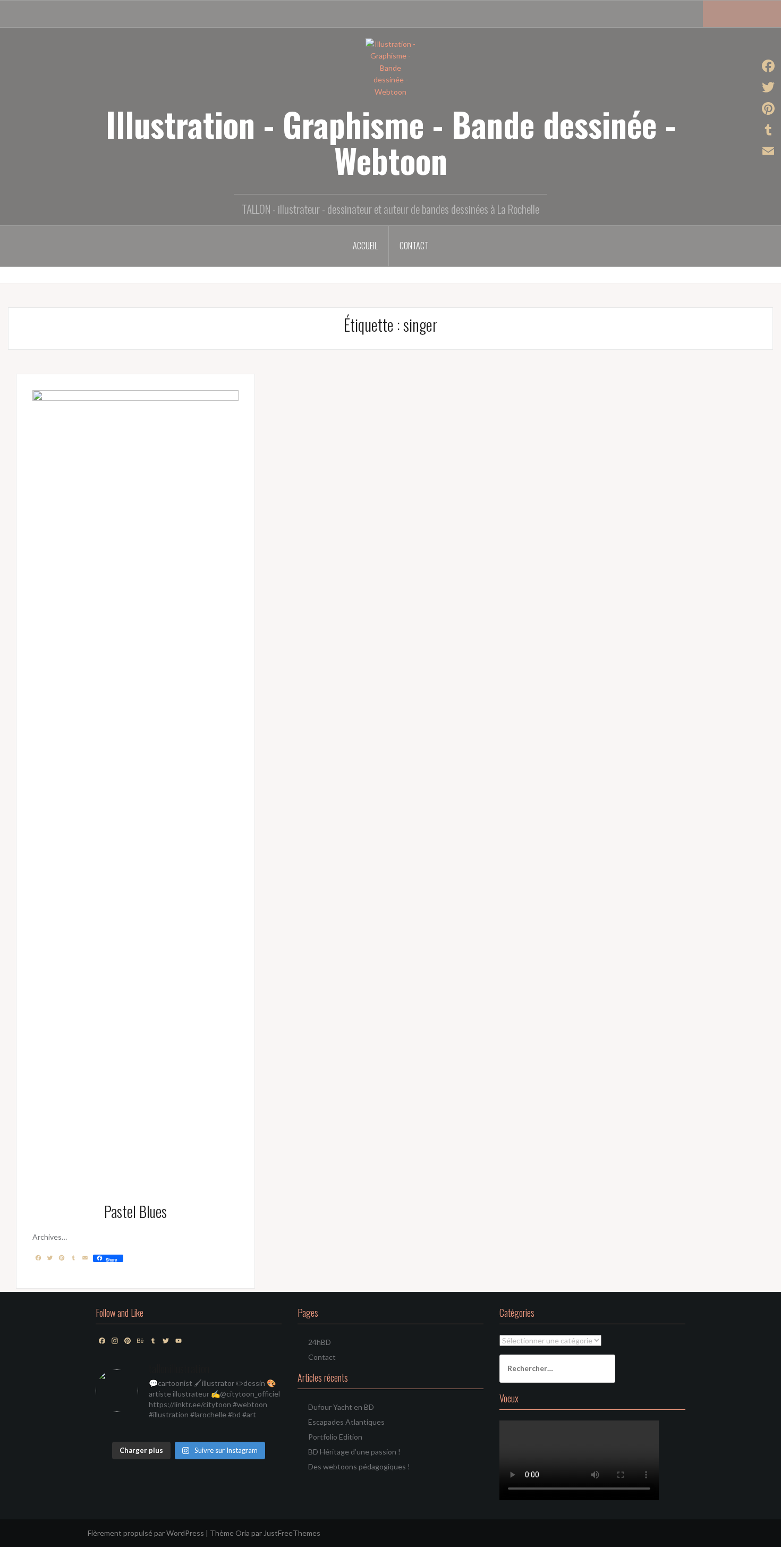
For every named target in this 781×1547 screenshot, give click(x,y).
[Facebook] (768, 66)
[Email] (768, 151)
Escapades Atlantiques (346, 1421)
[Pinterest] (768, 108)
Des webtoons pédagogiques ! (359, 1466)
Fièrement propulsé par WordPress (146, 1532)
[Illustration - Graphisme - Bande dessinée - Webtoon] (391, 67)
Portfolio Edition (335, 1436)
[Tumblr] (768, 129)
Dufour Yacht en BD (341, 1406)
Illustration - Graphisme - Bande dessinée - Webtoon (391, 141)
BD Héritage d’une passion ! (354, 1451)
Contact (414, 245)
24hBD (319, 1342)
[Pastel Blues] (135, 788)
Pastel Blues (135, 1211)
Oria (242, 1532)
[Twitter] (768, 87)
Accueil (365, 245)
